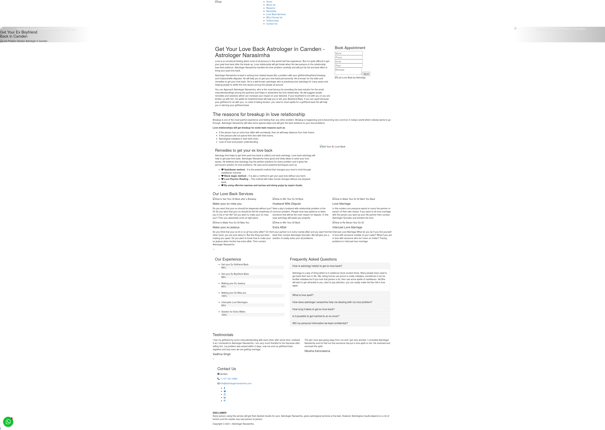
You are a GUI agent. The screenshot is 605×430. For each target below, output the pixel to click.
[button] (8, 422)
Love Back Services (276, 14)
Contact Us (271, 23)
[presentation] (213, 249)
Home (269, 1)
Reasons (270, 7)
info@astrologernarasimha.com (236, 383)
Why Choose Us (274, 17)
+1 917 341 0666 (228, 378)
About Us (270, 4)
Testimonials (272, 20)
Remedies (271, 11)
